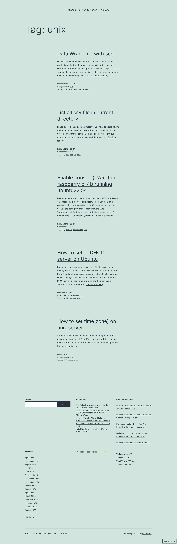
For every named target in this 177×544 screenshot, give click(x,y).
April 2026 (29, 458)
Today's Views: (123, 454)
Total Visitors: (122, 465)
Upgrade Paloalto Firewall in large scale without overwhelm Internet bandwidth (93, 419)
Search (28, 400)
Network (72, 298)
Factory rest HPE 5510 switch (137, 443)
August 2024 (30, 489)
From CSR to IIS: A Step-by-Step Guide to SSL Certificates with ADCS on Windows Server (92, 412)
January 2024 (31, 503)
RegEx (81, 89)
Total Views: (122, 461)
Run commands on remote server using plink (93, 424)
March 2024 (30, 496)
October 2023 (31, 507)
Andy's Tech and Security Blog (88, 9)
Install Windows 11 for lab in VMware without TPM (91, 430)
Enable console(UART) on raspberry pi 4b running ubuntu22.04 (87, 184)
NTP (65, 360)
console (69, 229)
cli (64, 89)
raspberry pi (78, 229)
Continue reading (99, 75)
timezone (71, 360)
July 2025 (29, 468)
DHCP (66, 298)
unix (71, 87)
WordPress (146, 533)
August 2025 (30, 465)
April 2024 (29, 493)
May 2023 (29, 517)
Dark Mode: (167, 541)
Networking (74, 295)
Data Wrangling (72, 89)
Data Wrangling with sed (85, 54)
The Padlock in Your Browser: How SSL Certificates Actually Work (92, 406)
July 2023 (29, 514)
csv (67, 154)
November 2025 (32, 461)
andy (118, 405)
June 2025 (29, 472)
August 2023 (30, 510)
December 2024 (32, 479)
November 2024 (32, 482)
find (71, 154)
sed (86, 89)
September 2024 (32, 486)
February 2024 (31, 500)
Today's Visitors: (124, 457)
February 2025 (31, 475)
